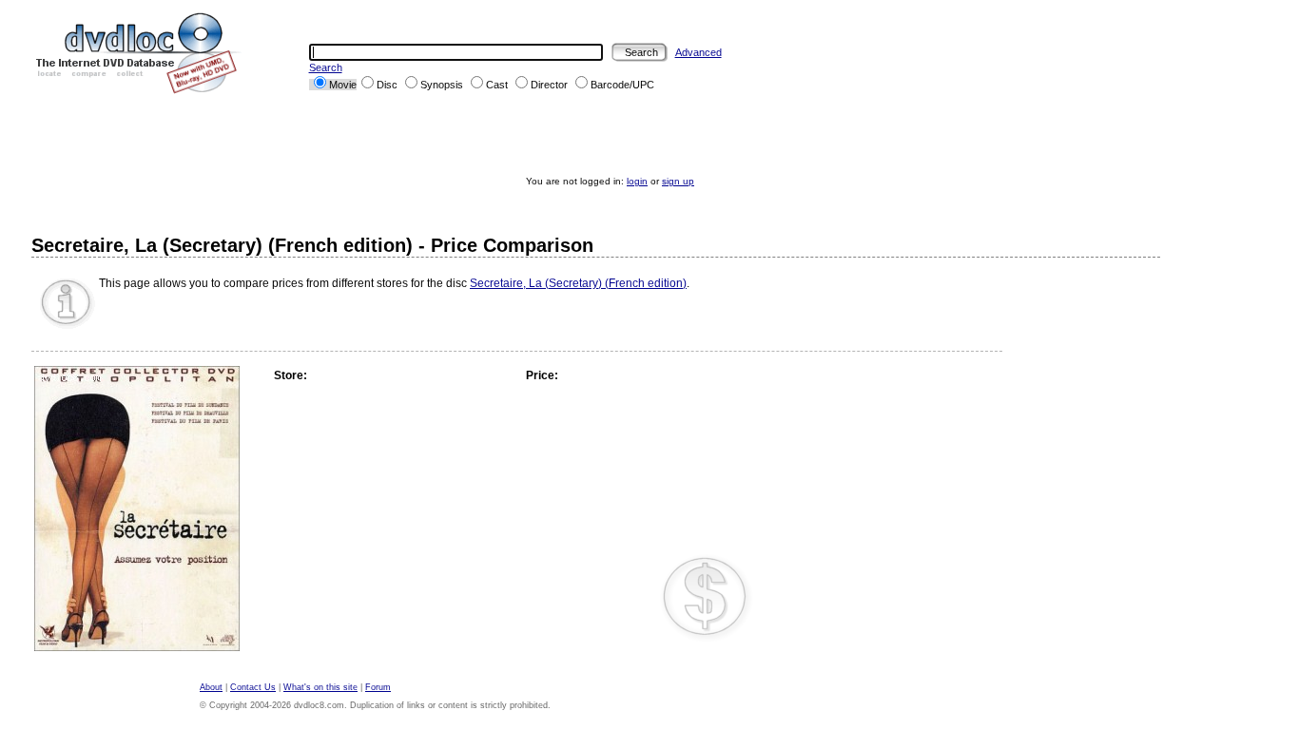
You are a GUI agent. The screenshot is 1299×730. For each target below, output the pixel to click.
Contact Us (253, 687)
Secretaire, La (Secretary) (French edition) (578, 283)
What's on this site (320, 687)
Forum (378, 687)
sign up (678, 181)
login (637, 181)
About (211, 687)
